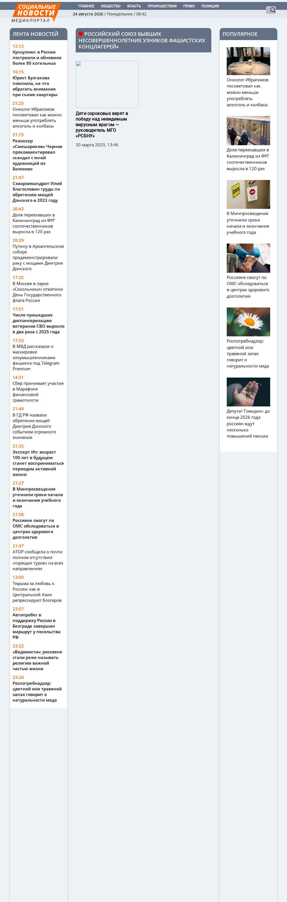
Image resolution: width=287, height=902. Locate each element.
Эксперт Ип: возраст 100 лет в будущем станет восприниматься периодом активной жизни (38, 463)
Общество (111, 6)
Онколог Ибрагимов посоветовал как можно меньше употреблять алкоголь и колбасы (37, 117)
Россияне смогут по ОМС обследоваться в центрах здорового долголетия (36, 528)
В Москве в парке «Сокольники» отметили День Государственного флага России (38, 292)
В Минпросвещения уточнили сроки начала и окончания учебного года (38, 497)
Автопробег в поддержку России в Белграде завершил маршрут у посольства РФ (37, 626)
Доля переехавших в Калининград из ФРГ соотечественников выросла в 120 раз (34, 223)
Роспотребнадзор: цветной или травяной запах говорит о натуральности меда (37, 691)
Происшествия (162, 6)
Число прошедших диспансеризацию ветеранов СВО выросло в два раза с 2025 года (38, 323)
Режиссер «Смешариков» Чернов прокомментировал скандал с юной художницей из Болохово (37, 155)
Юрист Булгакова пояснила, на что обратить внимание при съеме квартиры (35, 86)
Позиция (210, 6)
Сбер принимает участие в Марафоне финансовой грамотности (38, 391)
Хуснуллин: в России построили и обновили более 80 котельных (37, 57)
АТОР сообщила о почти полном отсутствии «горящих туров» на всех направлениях (38, 560)
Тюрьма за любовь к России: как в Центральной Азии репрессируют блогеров (37, 591)
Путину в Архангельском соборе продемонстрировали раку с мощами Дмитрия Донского (38, 257)
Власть (134, 6)
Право (189, 6)
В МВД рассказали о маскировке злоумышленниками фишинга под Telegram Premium (36, 357)
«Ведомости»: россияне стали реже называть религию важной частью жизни (37, 660)
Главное (86, 6)
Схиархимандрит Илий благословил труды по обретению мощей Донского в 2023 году (37, 192)
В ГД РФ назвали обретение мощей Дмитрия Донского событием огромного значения (34, 426)
